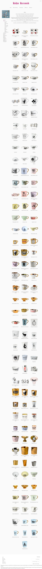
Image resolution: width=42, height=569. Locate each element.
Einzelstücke (4, 41)
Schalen (5, 31)
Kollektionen (15, 7)
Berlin (4, 34)
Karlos (4, 36)
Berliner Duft (5, 40)
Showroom (21, 7)
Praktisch (4, 38)
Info (10, 7)
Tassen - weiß (6, 25)
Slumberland (4, 35)
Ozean (5, 22)
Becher (5, 28)
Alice (4, 20)
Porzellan (6, 21)
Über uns (26, 7)
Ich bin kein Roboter (35, 561)
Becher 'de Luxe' (6, 30)
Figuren (4, 39)
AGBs (3, 560)
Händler (30, 7)
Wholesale (3, 559)
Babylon (4, 37)
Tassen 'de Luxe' (6, 27)
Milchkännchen (7, 32)
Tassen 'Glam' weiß (6, 24)
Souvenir (4, 33)
